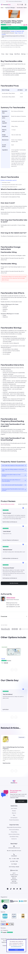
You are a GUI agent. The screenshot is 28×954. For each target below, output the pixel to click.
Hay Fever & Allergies (10, 7)
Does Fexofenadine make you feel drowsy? (11, 475)
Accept (16, 949)
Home (2, 7)
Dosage (11, 54)
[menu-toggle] (25, 4)
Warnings (23, 54)
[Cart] (22, 4)
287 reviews (8, 24)
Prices (2, 54)
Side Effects (17, 54)
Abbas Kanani (10, 597)
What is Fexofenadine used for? (9, 180)
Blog (14, 815)
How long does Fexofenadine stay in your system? (13, 489)
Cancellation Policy (14, 836)
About (7, 54)
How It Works (14, 808)
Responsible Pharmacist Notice (14, 827)
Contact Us (14, 838)
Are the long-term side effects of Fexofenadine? (11, 480)
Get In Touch (21, 801)
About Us (14, 813)
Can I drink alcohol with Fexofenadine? (12, 484)
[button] (14, 616)
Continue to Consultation (14, 27)
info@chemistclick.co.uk (14, 847)
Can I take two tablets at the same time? (13, 465)
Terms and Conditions (14, 829)
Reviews (14, 810)
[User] (20, 4)
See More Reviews (14, 583)
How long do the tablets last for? (9, 186)
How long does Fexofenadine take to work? (12, 184)
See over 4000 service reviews (7, 504)
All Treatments (14, 817)
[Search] (18, 4)
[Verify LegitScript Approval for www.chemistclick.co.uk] (5, 906)
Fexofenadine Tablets (22, 7)
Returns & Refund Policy (14, 834)
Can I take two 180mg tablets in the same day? (13, 470)
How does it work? (6, 182)
